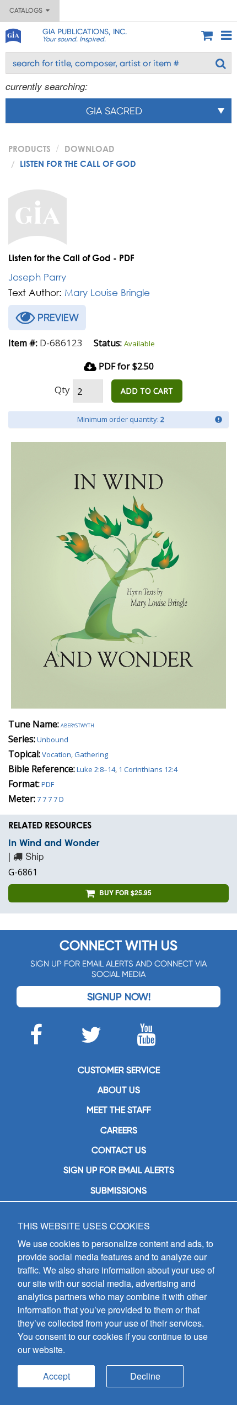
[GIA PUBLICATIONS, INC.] (12, 34)
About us (119, 1090)
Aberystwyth (77, 725)
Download (89, 149)
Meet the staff (119, 1110)
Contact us (118, 1150)
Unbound (52, 739)
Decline (145, 1376)
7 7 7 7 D (50, 799)
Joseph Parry (37, 277)
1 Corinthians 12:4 (147, 769)
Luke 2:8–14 (96, 769)
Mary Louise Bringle (107, 292)
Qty (62, 389)
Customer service (119, 1070)
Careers (118, 1130)
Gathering (91, 754)
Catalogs (27, 10)
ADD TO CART (147, 390)
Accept (56, 1376)
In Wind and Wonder (53, 842)
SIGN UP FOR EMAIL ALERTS (118, 1170)
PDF (47, 784)
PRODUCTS (29, 149)
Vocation (56, 754)
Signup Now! (118, 996)
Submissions (118, 1190)
